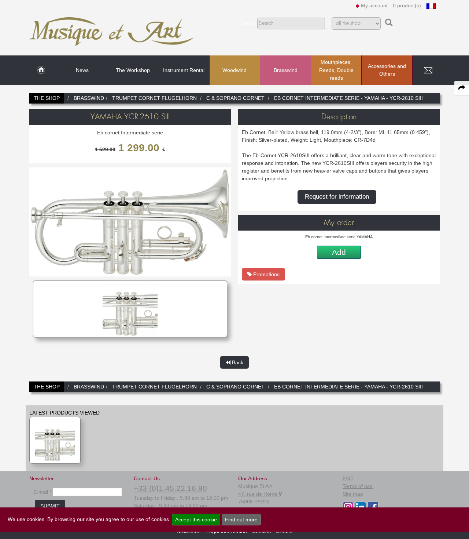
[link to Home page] (41, 70)
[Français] (431, 5)
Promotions (266, 274)
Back (236, 362)
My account (374, 5)
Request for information (337, 196)
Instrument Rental (183, 70)
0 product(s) (407, 5)
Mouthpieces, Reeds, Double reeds (336, 70)
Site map (353, 494)
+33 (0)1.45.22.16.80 (170, 488)
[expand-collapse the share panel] (461, 88)
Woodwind (234, 70)
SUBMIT (50, 506)
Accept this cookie (196, 519)
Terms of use (358, 486)
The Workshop (133, 70)
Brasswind (286, 70)
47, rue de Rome (258, 494)
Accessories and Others (387, 70)
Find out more (241, 519)
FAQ (348, 478)
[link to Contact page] (428, 70)
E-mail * (42, 492)
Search (248, 23)
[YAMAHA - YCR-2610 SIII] (55, 440)
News (82, 70)
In (328, 23)
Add (339, 252)
